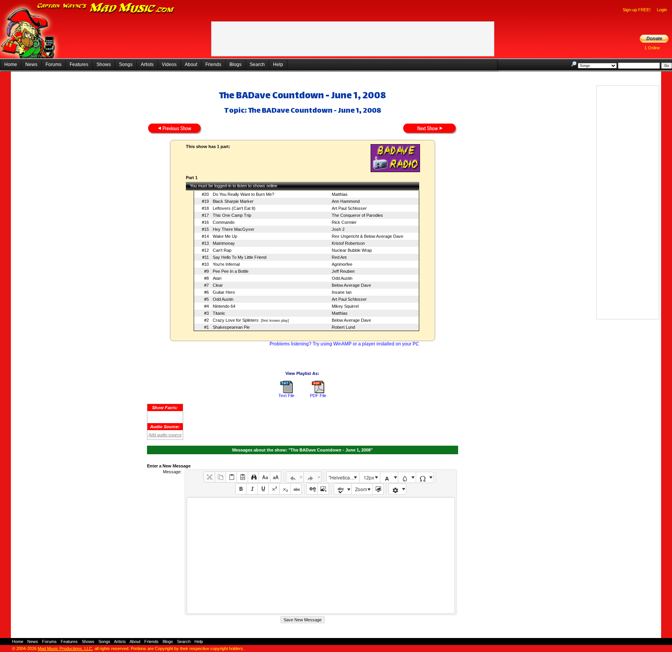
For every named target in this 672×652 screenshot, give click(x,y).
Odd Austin (342, 278)
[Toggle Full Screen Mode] (378, 489)
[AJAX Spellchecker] (343, 489)
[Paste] (231, 477)
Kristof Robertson (348, 243)
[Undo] (295, 477)
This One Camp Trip (232, 215)
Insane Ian (342, 292)
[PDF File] (318, 391)
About (191, 64)
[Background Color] (407, 477)
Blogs (235, 64)
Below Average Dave (351, 285)
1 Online (652, 47)
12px (369, 477)
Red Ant (339, 257)
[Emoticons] (397, 489)
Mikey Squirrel (345, 306)
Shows (103, 64)
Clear (218, 285)
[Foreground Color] (389, 477)
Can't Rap (222, 250)
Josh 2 (338, 229)
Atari (217, 278)
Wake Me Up (225, 236)
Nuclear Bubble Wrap (352, 250)
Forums (53, 64)
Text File (286, 395)
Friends (213, 64)
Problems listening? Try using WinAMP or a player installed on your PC (344, 344)
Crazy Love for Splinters (236, 320)
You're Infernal (226, 264)
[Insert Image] (323, 489)
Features (79, 64)
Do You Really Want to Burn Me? (243, 194)
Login (662, 9)
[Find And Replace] (253, 477)
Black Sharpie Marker (233, 201)
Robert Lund (343, 327)
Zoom (361, 489)
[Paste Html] (242, 477)
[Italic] (252, 489)
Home (10, 64)
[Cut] (209, 477)
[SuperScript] (274, 489)
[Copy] (220, 477)
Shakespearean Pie (231, 327)
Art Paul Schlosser (349, 208)
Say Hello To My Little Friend (239, 257)
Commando (223, 222)
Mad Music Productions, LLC (65, 648)
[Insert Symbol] (425, 477)
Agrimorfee (342, 264)
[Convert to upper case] (275, 477)
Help (278, 64)
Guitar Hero (224, 292)
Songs (126, 64)
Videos (169, 64)
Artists (147, 64)
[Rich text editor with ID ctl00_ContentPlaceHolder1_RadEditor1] (320, 555)
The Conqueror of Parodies (357, 215)
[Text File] (286, 391)
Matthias (340, 194)
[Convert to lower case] (264, 477)
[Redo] (312, 477)
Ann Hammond (346, 201)
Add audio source (165, 434)
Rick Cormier (344, 222)
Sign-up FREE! (637, 9)
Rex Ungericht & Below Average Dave (367, 236)
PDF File (318, 395)
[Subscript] (285, 489)
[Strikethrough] (296, 489)
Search (257, 64)
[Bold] (241, 489)
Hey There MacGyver (233, 229)
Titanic (219, 313)
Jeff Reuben (343, 271)
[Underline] (263, 489)
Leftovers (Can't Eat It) (234, 208)
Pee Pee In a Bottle (230, 271)
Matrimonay (224, 243)
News (31, 64)
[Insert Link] (312, 489)
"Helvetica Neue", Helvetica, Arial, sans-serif (344, 477)
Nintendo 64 (224, 306)
